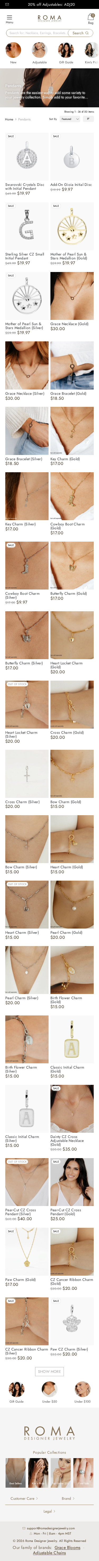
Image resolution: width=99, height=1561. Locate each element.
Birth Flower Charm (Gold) (66, 999)
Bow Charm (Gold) (65, 801)
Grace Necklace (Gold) (69, 323)
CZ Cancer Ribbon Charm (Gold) (71, 1281)
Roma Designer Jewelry (41, 1541)
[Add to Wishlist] (45, 137)
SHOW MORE (49, 1371)
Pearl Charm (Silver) (21, 998)
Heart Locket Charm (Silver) (21, 734)
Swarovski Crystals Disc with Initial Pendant (24, 186)
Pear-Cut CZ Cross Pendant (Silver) (20, 1211)
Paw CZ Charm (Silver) (69, 1349)
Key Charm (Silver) (20, 524)
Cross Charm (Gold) (67, 732)
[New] (13, 50)
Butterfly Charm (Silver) (24, 663)
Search (78, 33)
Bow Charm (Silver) (21, 867)
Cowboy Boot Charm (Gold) (67, 526)
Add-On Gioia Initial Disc (71, 184)
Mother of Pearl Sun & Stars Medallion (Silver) (24, 325)
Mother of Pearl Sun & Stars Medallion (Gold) (68, 256)
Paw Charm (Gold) (20, 1279)
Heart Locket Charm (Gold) (66, 665)
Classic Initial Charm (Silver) (22, 1138)
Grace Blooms (67, 1547)
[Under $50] (50, 1389)
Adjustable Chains (49, 1552)
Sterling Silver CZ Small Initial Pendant (24, 256)
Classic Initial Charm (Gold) (67, 1069)
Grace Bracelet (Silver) (23, 459)
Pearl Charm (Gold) (66, 932)
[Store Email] (7, 4)
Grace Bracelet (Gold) (68, 393)
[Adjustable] (40, 50)
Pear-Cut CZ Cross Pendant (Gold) (65, 1211)
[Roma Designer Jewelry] (49, 19)
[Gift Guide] (66, 50)
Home (9, 119)
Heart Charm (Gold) (66, 867)
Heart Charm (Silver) (22, 932)
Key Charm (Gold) (65, 459)
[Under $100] (83, 1389)
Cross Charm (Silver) (22, 801)
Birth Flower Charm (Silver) (21, 1069)
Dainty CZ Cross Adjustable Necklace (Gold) (67, 1140)
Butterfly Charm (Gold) (68, 593)
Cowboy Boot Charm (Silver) (22, 595)
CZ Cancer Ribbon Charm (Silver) (26, 1351)
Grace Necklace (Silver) (24, 393)
